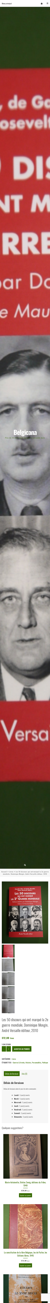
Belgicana (25, 432)
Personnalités (36, 1062)
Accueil (4, 872)
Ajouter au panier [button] (25, 1195)
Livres (11, 872)
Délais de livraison (11, 1073)
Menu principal (7, 3)
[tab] (12, 1074)
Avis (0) (24, 1073)
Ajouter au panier (22, 1049)
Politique (45, 1062)
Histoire (28, 1062)
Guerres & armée (18, 1062)
